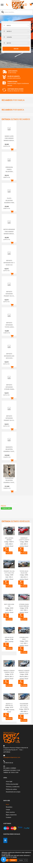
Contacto (8, 817)
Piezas (10, 553)
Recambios (9, 807)
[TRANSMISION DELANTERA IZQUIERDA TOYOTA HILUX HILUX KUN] (9, 470)
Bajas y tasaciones (11, 815)
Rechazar (13, 860)
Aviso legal (9, 781)
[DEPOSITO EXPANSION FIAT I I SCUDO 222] (9, 253)
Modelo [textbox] (9, 31)
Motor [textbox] (9, 43)
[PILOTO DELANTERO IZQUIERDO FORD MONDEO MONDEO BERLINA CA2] (9, 191)
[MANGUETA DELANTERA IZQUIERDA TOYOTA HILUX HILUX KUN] (9, 439)
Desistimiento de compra (13, 792)
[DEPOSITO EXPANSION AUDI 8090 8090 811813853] (9, 346)
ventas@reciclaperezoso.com (11, 757)
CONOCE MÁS (6, 508)
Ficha (6, 550)
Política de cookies (11, 789)
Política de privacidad (12, 784)
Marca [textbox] (9, 25)
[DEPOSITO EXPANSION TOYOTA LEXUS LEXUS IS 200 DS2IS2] (9, 315)
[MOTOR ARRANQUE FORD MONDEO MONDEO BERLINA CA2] (9, 222)
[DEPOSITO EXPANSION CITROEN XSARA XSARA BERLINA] (9, 377)
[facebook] (5, 840)
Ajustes (21, 860)
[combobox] (16, 25)
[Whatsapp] (26, 4)
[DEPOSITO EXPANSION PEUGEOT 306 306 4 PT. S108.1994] (9, 408)
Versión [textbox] (9, 37)
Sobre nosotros (10, 812)
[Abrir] (2, 5)
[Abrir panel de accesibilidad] (3, 859)
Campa (8, 809)
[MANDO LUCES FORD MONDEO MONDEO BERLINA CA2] (9, 129)
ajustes (15, 857)
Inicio (7, 804)
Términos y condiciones (12, 786)
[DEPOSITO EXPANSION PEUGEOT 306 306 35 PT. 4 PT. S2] (9, 284)
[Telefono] (7, 4)
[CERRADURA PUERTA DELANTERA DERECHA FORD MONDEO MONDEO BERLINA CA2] (9, 160)
